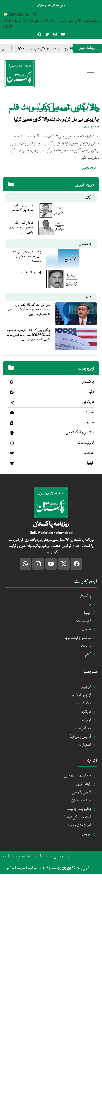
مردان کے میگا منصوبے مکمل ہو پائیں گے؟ (21, 227)
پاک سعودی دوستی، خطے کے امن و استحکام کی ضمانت (25, 256)
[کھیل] (11, 463)
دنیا (88, 297)
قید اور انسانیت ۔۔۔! (29, 272)
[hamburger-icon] (91, 72)
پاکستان (85, 244)
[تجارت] (11, 412)
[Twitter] (47, 34)
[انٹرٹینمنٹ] (11, 443)
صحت (89, 453)
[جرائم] (11, 422)
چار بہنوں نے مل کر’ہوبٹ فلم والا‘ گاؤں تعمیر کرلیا (56, 119)
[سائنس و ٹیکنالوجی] (11, 433)
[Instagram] (55, 34)
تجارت (89, 412)
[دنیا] (11, 392)
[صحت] (11, 453)
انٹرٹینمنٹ (85, 443)
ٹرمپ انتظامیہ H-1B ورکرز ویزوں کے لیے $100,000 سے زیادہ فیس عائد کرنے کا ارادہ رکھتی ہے (28, 334)
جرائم (90, 422)
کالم (88, 198)
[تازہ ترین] (11, 402)
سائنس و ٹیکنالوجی (80, 432)
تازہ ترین (88, 402)
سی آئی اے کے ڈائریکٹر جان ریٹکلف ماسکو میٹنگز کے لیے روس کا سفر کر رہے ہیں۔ (28, 309)
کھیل (89, 463)
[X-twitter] (64, 564)
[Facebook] (39, 34)
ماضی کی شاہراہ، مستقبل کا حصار (22, 208)
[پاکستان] (11, 382)
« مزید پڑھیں (90, 168)
